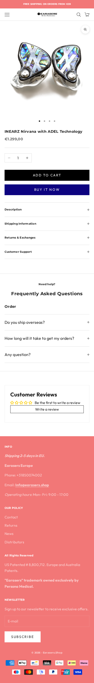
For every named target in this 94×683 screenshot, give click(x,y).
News (9, 533)
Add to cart (47, 175)
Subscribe (22, 637)
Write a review (47, 409)
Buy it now (47, 189)
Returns (11, 525)
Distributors (14, 542)
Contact (11, 517)
